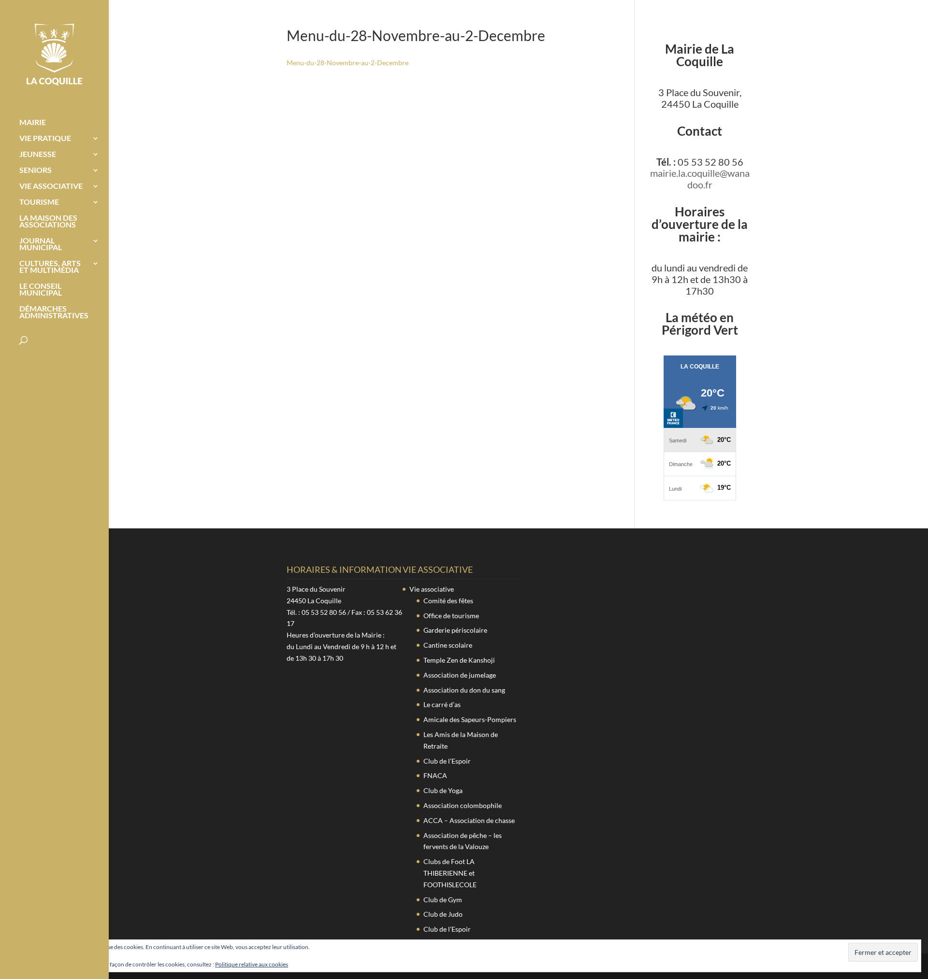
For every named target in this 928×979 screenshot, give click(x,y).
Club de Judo (443, 914)
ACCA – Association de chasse (469, 820)
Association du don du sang (464, 690)
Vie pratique (45, 138)
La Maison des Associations (48, 221)
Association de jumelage (459, 675)
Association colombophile (462, 805)
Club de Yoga (443, 790)
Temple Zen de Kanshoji (459, 660)
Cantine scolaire (447, 645)
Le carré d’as (442, 704)
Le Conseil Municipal (40, 290)
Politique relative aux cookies (251, 964)
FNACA (435, 775)
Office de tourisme (451, 615)
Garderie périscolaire (455, 630)
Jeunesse (37, 154)
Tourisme (39, 202)
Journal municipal (40, 244)
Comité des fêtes (448, 600)
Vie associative (51, 186)
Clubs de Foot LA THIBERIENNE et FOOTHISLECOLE (450, 873)
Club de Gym (442, 899)
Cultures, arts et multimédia (50, 267)
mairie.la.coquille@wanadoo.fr (700, 178)
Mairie (32, 123)
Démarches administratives (53, 312)
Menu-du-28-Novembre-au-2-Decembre (347, 62)
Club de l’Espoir (447, 761)
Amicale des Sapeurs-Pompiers (469, 719)
